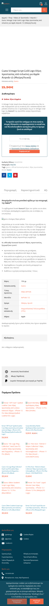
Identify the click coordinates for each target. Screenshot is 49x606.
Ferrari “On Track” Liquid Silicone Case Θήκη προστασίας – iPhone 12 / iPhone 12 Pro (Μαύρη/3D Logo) (36, 508)
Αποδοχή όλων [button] (36, 601)
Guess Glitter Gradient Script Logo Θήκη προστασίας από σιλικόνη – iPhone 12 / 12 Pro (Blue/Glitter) (12, 508)
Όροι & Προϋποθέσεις (30, 557)
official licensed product (20, 167)
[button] (10, 422)
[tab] (10, 191)
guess (8, 167)
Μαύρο (24, 303)
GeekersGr (9, 543)
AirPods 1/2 (25, 297)
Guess (16, 81)
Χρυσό (29, 303)
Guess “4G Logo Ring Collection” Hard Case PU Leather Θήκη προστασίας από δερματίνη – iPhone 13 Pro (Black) (12, 470)
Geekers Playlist (28, 534)
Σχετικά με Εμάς (6, 554)
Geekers (26, 539)
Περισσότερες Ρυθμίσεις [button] (17, 601)
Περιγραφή (10, 190)
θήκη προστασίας (36, 167)
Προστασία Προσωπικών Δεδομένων (25, 148)
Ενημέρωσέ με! (24, 151)
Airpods (13, 165)
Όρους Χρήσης (30, 146)
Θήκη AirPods (26, 292)
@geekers (8, 539)
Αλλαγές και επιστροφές (30, 554)
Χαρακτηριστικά (30, 190)
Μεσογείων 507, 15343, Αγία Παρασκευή (17, 578)
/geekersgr (8, 534)
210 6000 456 (9, 573)
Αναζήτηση (44, 10)
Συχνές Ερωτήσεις (7, 557)
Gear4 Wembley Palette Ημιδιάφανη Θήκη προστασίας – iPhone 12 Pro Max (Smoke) (35, 428)
